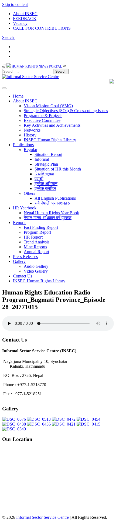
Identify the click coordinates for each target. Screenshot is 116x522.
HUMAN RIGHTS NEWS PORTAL (37, 66)
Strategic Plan (46, 164)
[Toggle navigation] (4, 88)
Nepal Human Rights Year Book (51, 212)
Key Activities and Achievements (52, 125)
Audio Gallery (36, 266)
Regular (30, 149)
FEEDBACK (24, 18)
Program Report (37, 232)
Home (18, 96)
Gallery (19, 261)
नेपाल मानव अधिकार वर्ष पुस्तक (47, 217)
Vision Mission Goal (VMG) (48, 105)
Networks (32, 130)
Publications (23, 144)
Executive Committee (42, 120)
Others (29, 193)
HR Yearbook (24, 208)
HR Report (33, 237)
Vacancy (20, 23)
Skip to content (15, 4)
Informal (42, 159)
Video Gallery (36, 271)
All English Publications (55, 198)
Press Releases (25, 256)
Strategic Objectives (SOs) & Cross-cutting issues (66, 110)
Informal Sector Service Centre (42, 517)
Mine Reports (35, 247)
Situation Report (48, 154)
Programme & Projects (43, 115)
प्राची (39, 178)
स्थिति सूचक (44, 174)
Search (8, 37)
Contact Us (22, 276)
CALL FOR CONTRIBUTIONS (42, 28)
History (30, 135)
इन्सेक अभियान (46, 183)
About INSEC (25, 13)
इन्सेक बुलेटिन (45, 188)
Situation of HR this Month (58, 169)
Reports (19, 222)
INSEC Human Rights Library (50, 140)
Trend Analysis (36, 242)
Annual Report (36, 251)
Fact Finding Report (41, 227)
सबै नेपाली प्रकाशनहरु (52, 203)
